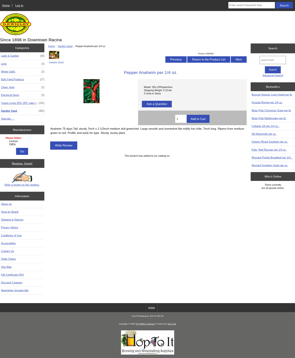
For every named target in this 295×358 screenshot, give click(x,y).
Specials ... (7, 118)
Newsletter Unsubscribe (14, 290)
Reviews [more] (22, 163)
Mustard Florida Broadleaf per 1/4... (272, 157)
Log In (19, 5)
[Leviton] (22, 141)
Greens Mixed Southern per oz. (270, 141)
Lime (22, 63)
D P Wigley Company (145, 324)
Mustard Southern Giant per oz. (270, 165)
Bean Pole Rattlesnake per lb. (269, 118)
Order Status (8, 258)
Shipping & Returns (12, 219)
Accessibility (8, 243)
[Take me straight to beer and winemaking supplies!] (147, 353)
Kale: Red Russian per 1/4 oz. (269, 149)
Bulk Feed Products (22, 79)
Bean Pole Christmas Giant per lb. (271, 110)
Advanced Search (272, 75)
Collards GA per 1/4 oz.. (266, 126)
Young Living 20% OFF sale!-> (22, 103)
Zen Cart (172, 324)
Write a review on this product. (22, 184)
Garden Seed (65, 46)
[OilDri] (22, 144)
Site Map (6, 266)
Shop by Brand (9, 211)
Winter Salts (22, 71)
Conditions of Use (11, 235)
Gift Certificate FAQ (12, 274)
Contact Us (7, 251)
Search (272, 48)
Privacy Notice (9, 227)
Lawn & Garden (22, 55)
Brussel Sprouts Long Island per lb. (272, 94)
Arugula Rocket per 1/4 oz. (267, 102)
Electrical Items (22, 95)
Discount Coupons (11, 282)
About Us (6, 204)
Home (6, 5)
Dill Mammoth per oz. (264, 133)
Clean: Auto (22, 87)
